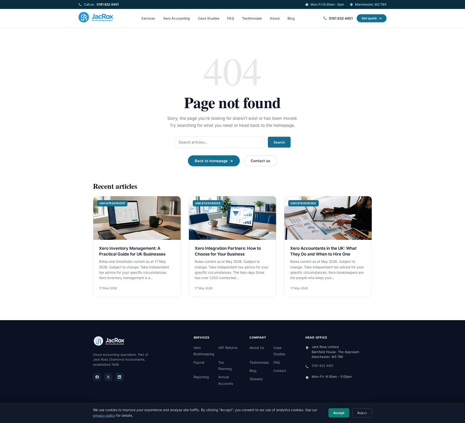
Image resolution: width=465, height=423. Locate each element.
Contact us (260, 161)
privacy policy (104, 415)
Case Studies (209, 18)
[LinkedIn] (119, 377)
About (275, 18)
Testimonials (252, 18)
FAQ (230, 18)
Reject (362, 413)
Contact (279, 371)
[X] (108, 377)
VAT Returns (227, 348)
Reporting (201, 377)
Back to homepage (211, 161)
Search (279, 142)
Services (148, 18)
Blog (291, 18)
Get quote (369, 18)
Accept (338, 413)
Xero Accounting (176, 18)
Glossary (256, 379)
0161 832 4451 (108, 4)
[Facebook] (97, 377)
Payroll (199, 362)
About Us (256, 348)
